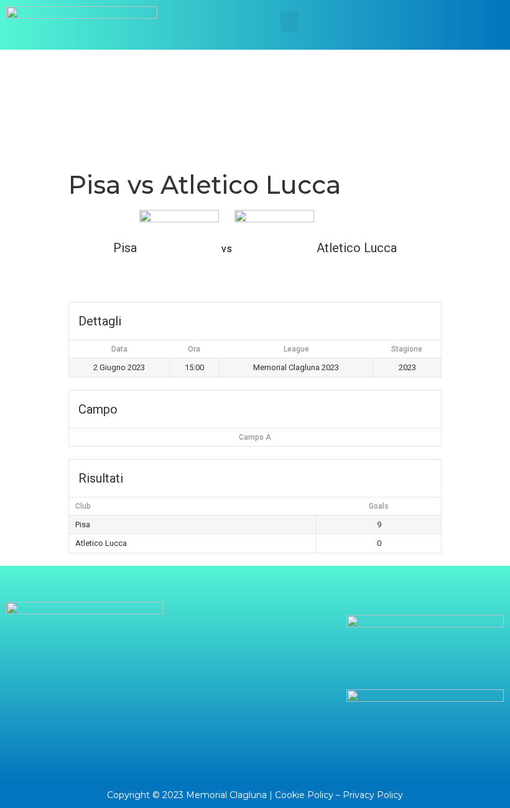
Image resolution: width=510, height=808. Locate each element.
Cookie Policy (304, 795)
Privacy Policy (373, 795)
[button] (289, 21)
